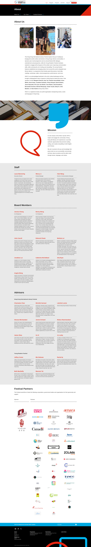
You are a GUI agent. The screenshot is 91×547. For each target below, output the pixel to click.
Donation (15, 538)
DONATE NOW (74, 2)
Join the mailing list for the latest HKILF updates (24, 524)
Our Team (26, 14)
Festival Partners (37, 14)
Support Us (68, 2)
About (47, 2)
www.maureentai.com (49, 376)
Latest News (63, 2)
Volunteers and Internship (17, 539)
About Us (16, 14)
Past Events (57, 2)
